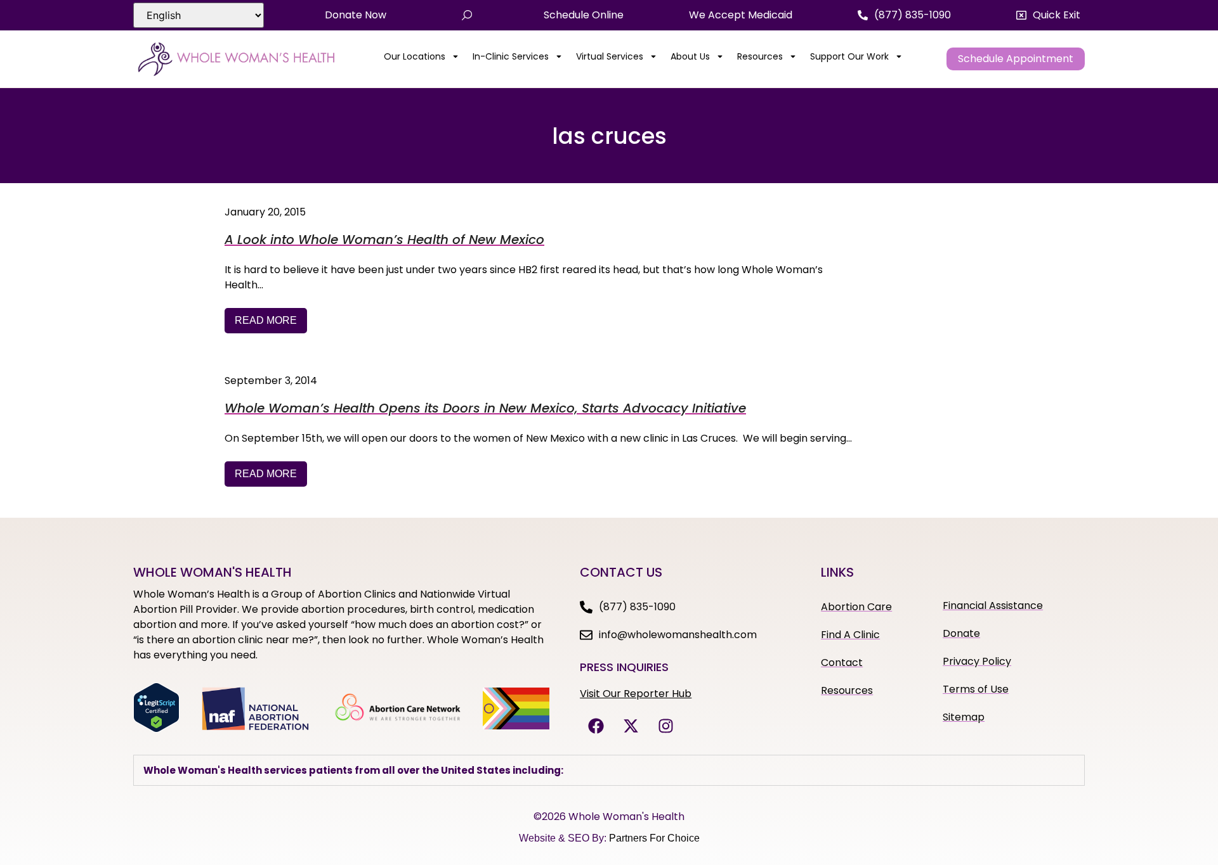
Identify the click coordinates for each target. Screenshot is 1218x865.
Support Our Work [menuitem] (849, 56)
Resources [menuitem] (760, 56)
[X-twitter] (630, 726)
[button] (1048, 15)
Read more (266, 320)
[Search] (467, 15)
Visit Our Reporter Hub (635, 693)
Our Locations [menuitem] (414, 56)
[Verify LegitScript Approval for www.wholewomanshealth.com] (156, 728)
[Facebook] (596, 726)
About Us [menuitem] (690, 56)
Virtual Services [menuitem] (609, 56)
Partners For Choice (654, 838)
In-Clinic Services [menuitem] (511, 56)
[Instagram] (665, 726)
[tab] (609, 770)
